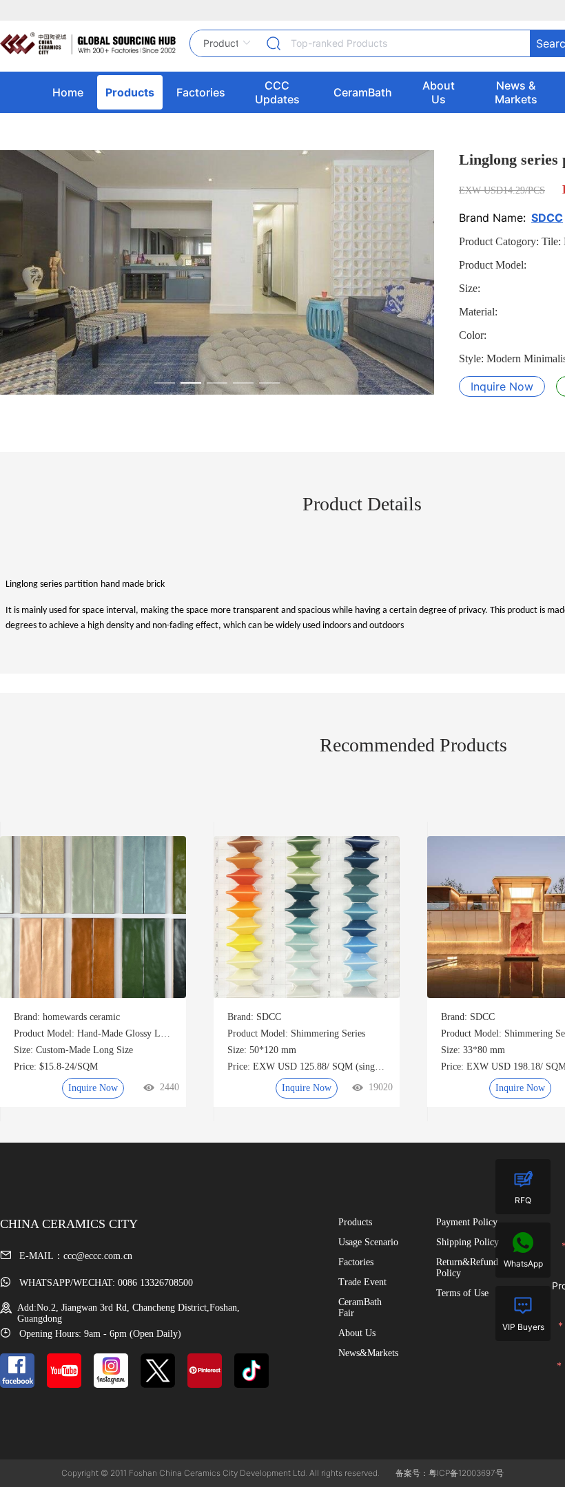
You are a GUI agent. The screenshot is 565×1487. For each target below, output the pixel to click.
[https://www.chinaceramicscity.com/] (88, 43)
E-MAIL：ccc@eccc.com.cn (74, 1256)
